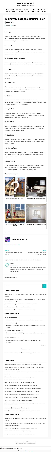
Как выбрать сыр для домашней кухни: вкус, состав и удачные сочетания (23, 388)
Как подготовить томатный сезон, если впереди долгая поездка (21, 385)
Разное (44, 11)
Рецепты (32, 9)
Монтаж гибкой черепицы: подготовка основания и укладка (19, 377)
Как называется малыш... (11, 317)
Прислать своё (35, 11)
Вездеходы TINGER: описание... (13, 330)
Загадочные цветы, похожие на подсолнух (24, 309)
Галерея (27, 11)
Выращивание (10, 9)
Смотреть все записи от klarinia (12, 245)
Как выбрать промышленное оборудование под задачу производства (22, 410)
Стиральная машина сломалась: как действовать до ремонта (20, 382)
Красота (14, 11)
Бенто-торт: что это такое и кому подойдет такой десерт (18, 400)
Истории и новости (22, 9)
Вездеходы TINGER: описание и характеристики (25, 304)
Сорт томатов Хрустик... (11, 337)
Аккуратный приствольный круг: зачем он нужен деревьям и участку (22, 394)
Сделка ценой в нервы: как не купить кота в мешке (18, 379)
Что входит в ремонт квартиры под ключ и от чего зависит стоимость (22, 391)
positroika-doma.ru (28, 451)
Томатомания (25, 3)
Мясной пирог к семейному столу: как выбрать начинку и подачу (21, 397)
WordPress (34, 443)
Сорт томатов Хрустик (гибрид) (23, 306)
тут (13, 448)
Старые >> (43, 345)
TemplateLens (23, 443)
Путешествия (41, 9)
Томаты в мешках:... (10, 323)
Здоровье (7, 11)
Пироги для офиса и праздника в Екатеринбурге (16, 408)
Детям (21, 11)
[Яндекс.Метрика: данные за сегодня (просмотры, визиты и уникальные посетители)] (25, 349)
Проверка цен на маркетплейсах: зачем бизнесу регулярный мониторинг (23, 364)
